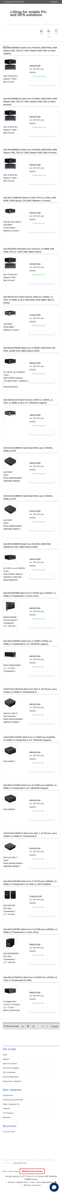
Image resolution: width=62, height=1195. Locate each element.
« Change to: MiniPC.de (13, 2)
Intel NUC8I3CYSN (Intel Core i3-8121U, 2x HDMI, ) (28, 250)
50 (34, 1026)
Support (6, 1059)
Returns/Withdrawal (11, 1077)
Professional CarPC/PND (13, 1100)
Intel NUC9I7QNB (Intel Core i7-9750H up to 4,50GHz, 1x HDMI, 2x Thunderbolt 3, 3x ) (29, 594)
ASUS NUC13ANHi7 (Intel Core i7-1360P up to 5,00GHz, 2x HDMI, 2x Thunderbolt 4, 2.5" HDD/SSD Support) (29, 738)
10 (23, 1026)
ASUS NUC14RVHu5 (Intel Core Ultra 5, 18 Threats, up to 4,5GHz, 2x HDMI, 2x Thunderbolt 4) (30, 690)
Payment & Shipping (11, 1068)
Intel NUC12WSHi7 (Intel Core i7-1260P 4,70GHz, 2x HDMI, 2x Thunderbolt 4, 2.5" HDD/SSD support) (27, 642)
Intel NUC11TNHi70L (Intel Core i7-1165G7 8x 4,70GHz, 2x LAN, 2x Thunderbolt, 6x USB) (30, 979)
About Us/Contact (10, 1063)
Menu (7, 30)
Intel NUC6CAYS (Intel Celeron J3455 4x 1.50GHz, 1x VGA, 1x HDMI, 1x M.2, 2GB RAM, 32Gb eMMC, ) (28, 300)
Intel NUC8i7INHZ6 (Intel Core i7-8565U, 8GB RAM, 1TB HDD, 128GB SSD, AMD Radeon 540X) (29, 349)
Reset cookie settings (11, 1171)
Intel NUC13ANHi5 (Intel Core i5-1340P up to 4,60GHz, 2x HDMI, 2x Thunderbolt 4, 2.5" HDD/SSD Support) (30, 786)
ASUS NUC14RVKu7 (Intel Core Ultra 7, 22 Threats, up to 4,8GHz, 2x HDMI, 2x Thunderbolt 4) (30, 834)
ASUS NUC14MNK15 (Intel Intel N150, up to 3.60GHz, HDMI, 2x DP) (28, 497)
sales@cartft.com (19, 1163)
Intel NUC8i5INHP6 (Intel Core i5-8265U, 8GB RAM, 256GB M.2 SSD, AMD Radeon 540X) (27, 545)
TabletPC (6, 1109)
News (5, 1055)
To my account (9, 1132)
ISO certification (9, 1072)
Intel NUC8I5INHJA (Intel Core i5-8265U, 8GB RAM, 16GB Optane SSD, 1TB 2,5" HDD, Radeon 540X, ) (30, 51)
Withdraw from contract (32, 1171)
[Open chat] (54, 1187)
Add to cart (40, 83)
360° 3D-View (10, 234)
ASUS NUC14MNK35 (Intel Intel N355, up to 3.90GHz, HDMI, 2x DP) (28, 449)
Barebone (7, 1117)
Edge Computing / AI (11, 1104)
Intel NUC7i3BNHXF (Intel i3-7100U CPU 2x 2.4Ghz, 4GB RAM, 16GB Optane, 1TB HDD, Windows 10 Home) (29, 199)
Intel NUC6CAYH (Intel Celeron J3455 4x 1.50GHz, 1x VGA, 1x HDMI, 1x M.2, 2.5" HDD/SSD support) (28, 401)
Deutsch (54, 2)
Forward (54, 1026)
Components (8, 1095)
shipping (32, 72)
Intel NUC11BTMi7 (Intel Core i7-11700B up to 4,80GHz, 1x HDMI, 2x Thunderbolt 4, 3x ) (30, 930)
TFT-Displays (8, 1113)
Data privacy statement (12, 1081)
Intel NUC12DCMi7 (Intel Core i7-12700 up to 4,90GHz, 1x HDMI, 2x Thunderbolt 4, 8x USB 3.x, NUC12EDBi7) (30, 882)
